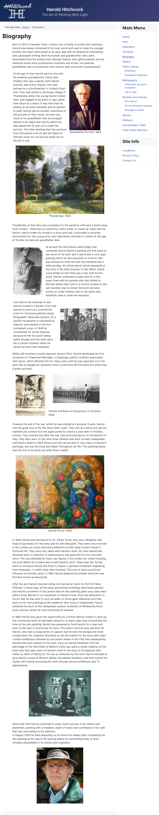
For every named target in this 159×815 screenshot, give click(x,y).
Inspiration (129, 46)
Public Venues (131, 66)
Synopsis (128, 51)
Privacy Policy (131, 155)
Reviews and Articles (135, 97)
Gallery (127, 61)
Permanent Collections (136, 75)
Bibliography (130, 80)
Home (126, 36)
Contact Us (129, 160)
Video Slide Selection (135, 130)
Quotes (127, 115)
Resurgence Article (134, 110)
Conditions (129, 150)
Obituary (128, 120)
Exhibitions (130, 70)
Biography (128, 56)
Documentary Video (134, 125)
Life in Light (130, 92)
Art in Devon (131, 101)
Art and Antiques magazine (138, 105)
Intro (125, 41)
